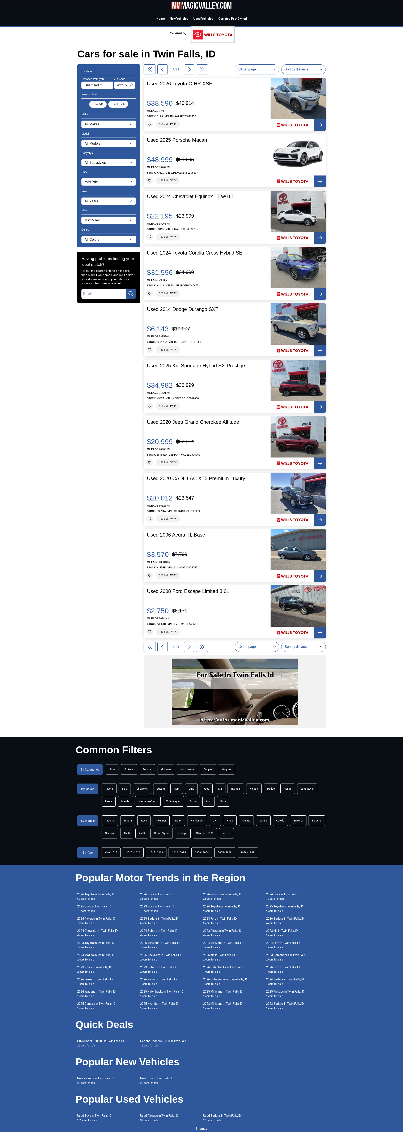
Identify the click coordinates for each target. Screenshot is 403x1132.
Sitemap (201, 1128)
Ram (176, 788)
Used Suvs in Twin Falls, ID (94, 1118)
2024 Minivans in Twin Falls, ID (223, 945)
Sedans (147, 769)
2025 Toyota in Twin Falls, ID (284, 908)
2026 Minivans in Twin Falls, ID (160, 945)
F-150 (230, 820)
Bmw (223, 801)
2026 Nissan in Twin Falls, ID (158, 981)
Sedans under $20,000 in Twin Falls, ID (165, 1043)
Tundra (128, 820)
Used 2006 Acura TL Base (176, 534)
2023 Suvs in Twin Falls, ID (157, 908)
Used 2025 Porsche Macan (177, 140)
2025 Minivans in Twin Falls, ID (223, 994)
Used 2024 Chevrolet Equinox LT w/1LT (190, 196)
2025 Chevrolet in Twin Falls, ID (160, 957)
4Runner (161, 820)
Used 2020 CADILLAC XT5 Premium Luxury (196, 478)
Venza (226, 833)
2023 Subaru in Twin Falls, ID (159, 969)
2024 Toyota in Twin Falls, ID (221, 908)
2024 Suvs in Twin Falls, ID (283, 896)
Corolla (280, 820)
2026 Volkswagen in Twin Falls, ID (225, 981)
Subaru (161, 788)
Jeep (206, 788)
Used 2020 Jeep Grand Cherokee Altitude (193, 422)
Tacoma (110, 820)
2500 (142, 833)
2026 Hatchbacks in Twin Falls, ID (224, 969)
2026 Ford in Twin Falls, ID (283, 969)
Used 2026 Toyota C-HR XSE (179, 83)
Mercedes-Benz (148, 801)
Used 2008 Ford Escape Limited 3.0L (188, 591)
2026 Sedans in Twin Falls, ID (285, 921)
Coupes (208, 769)
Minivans (166, 769)
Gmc (191, 788)
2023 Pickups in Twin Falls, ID (222, 933)
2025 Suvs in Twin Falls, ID (94, 908)
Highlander (197, 820)
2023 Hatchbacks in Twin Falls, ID (287, 957)
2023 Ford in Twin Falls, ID (220, 921)
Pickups (128, 769)
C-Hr (215, 820)
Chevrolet (142, 788)
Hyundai (236, 788)
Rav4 (144, 820)
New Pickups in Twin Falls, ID (95, 1080)
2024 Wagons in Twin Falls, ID (96, 994)
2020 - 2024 (133, 852)
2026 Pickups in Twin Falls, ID (222, 896)
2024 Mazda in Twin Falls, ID (95, 957)
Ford (124, 788)
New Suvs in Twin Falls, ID (157, 1080)
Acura (193, 801)
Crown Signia (161, 833)
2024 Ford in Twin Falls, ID (283, 945)
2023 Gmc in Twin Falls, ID (94, 969)
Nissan (254, 788)
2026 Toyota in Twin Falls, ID (95, 896)
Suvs (112, 769)
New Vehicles (179, 18)
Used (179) (118, 104)
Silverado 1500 (204, 833)
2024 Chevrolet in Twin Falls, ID (97, 933)
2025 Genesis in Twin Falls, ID (96, 1006)
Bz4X (178, 820)
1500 (127, 833)
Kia (220, 788)
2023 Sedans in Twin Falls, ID (285, 1006)
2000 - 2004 (202, 852)
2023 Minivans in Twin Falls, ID (223, 1006)
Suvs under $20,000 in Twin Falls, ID (100, 1043)
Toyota (109, 788)
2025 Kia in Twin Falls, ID (219, 957)
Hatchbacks (187, 769)
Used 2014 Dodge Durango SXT (183, 309)
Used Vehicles (203, 18)
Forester (317, 820)
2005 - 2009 (225, 852)
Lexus (108, 801)
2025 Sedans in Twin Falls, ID (159, 921)
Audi (208, 801)
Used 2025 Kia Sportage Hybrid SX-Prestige (196, 365)
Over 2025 (111, 852)
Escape (182, 833)
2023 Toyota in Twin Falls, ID (95, 945)
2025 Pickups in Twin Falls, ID (285, 994)
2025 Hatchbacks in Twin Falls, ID (161, 994)
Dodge (271, 788)
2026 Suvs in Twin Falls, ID (157, 896)
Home (160, 18)
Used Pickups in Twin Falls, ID (159, 1118)
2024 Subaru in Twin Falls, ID (159, 933)
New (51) (98, 104)
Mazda (125, 801)
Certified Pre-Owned (232, 18)
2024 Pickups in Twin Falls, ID (96, 921)
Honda (288, 788)
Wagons (226, 769)
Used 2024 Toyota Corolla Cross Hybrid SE (194, 252)
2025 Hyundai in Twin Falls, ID (159, 1006)
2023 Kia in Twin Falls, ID (282, 933)
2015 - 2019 (156, 852)
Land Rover (307, 788)
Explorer (298, 820)
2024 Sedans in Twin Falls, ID (285, 981)
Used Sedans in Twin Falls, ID (222, 1118)
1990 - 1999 (247, 852)
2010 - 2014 (179, 852)
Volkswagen (173, 801)
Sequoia (110, 833)
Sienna (246, 820)
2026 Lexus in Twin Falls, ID (95, 981)
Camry (263, 820)
